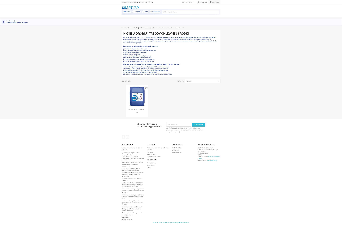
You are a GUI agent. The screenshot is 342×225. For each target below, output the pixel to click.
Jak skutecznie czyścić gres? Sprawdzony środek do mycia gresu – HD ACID (133, 202)
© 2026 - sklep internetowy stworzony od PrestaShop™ (171, 223)
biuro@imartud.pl (212, 160)
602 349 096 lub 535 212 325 (143, 2)
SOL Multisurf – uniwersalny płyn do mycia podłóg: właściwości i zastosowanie (132, 164)
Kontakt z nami (151, 163)
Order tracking (176, 148)
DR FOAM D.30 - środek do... (137, 110)
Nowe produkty (151, 154)
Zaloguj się (175, 150)
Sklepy (149, 167)
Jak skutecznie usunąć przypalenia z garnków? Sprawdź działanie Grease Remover (133, 190)
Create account (177, 152)
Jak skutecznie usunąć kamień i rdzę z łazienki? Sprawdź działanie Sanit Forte (133, 196)
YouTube (127, 137)
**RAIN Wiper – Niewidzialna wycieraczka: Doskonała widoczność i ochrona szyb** (133, 158)
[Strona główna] (130, 8)
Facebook (123, 137)
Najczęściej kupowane (154, 157)
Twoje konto (177, 145)
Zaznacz (203, 81)
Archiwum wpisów (127, 219)
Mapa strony (125, 217)
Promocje (150, 152)
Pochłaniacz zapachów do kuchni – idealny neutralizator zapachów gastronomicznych (132, 208)
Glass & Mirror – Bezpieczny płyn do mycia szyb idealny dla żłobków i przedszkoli (132, 174)
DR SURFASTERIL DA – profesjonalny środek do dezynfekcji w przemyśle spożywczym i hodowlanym (132, 184)
